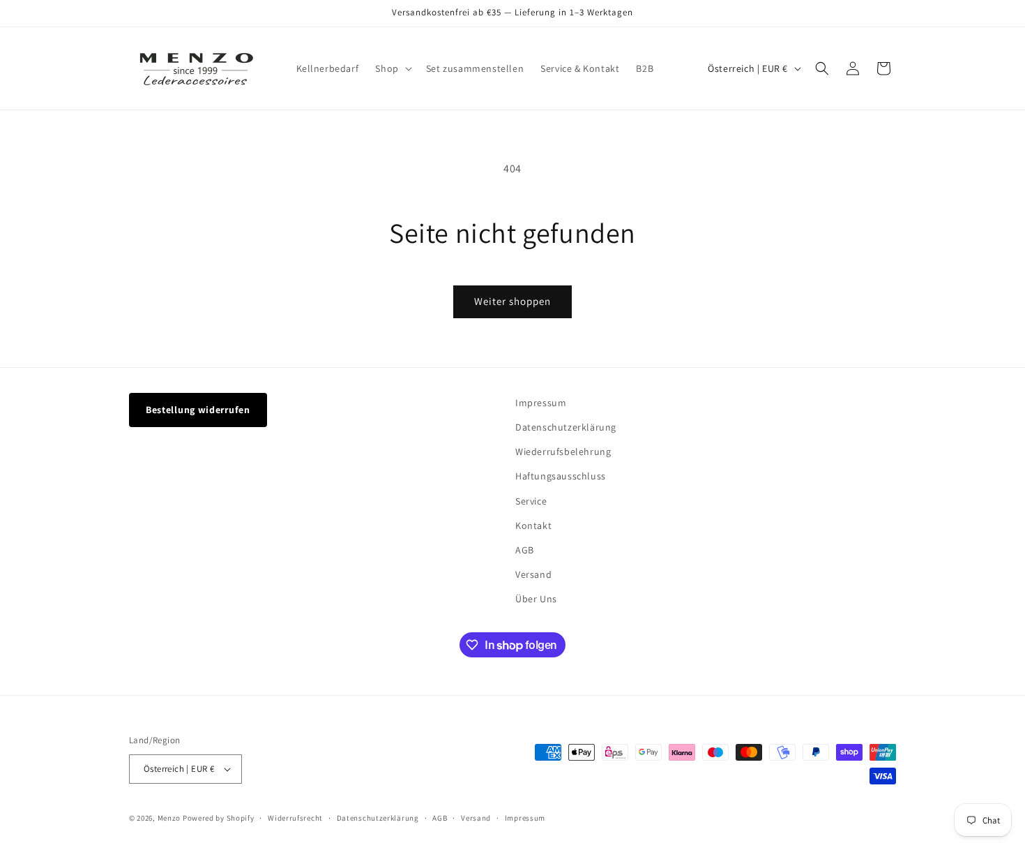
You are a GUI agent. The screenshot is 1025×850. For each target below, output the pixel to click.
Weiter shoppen (512, 301)
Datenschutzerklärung (565, 427)
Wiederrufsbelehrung (563, 451)
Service (531, 501)
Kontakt (533, 525)
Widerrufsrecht (295, 818)
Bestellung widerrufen (198, 409)
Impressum (540, 402)
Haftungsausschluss (560, 476)
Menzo (169, 818)
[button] (392, 68)
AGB (524, 550)
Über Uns (536, 598)
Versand (533, 574)
